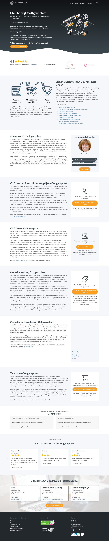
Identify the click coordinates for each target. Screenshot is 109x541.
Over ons (82, 3)
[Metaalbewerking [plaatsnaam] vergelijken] (85, 280)
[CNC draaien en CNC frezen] (85, 192)
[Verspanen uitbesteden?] (85, 378)
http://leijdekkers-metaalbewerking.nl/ (52, 499)
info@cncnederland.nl (77, 530)
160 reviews (33, 64)
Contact (90, 3)
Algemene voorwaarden (16, 528)
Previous (8, 458)
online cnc (46, 400)
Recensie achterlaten (16, 530)
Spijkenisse (75, 351)
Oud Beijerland (76, 355)
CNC (31, 139)
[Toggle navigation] (96, 3)
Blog (76, 3)
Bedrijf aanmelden (15, 525)
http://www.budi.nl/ (16, 499)
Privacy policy (14, 526)
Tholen (74, 358)
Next (101, 458)
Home (71, 3)
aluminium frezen (20, 260)
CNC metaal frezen (28, 346)
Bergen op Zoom (76, 357)
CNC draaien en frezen (19, 216)
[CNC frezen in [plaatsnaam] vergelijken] (85, 236)
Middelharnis (75, 353)
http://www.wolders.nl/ (78, 499)
